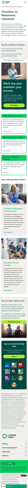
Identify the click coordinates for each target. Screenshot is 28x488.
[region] (14, 480)
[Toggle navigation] (25, 2)
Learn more (7, 232)
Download (5, 172)
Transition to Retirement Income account (13, 210)
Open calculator (6, 131)
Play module (14, 105)
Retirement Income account (11, 264)
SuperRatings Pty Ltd (16, 393)
